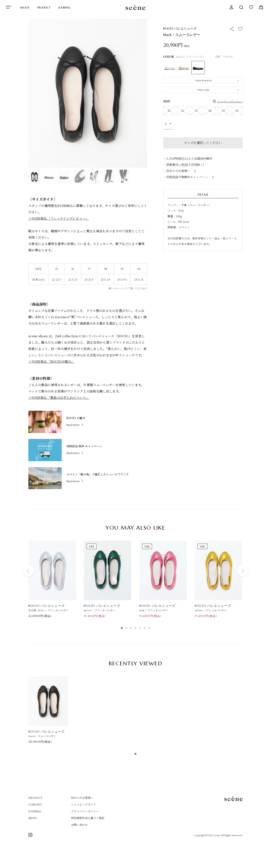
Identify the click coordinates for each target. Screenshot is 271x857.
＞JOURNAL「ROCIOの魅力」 (51, 361)
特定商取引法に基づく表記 (87, 818)
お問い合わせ (79, 825)
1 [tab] (122, 628)
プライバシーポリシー (85, 811)
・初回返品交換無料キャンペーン (185, 177)
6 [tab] (144, 628)
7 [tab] (149, 628)
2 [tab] (126, 628)
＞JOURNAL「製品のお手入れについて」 (58, 397)
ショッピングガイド (83, 804)
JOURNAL (64, 7)
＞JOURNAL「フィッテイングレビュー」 (58, 218)
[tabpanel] (52, 579)
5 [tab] (140, 628)
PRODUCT (44, 7)
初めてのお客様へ (82, 798)
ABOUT (25, 7)
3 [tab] (131, 628)
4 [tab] (135, 628)
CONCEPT (35, 804)
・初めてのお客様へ (176, 171)
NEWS (32, 818)
